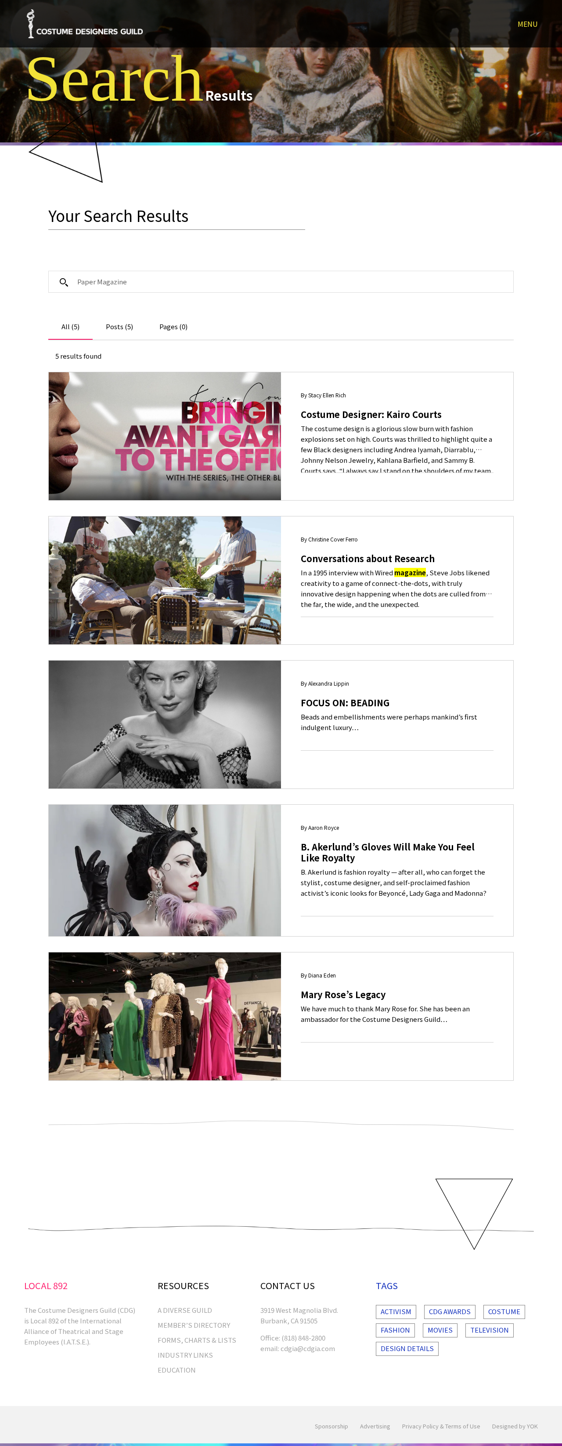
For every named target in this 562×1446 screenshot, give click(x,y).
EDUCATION (177, 1369)
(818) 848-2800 (303, 1337)
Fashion (395, 1329)
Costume (504, 1311)
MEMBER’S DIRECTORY (194, 1325)
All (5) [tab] (70, 326)
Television (489, 1329)
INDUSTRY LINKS (185, 1354)
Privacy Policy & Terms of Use (441, 1426)
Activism (396, 1311)
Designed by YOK (515, 1426)
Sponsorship (331, 1426)
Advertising (375, 1426)
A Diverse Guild (185, 1310)
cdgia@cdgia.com (308, 1348)
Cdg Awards (450, 1311)
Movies (440, 1329)
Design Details (407, 1348)
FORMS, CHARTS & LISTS (197, 1339)
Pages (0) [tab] (173, 326)
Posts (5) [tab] (119, 326)
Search (114, 78)
